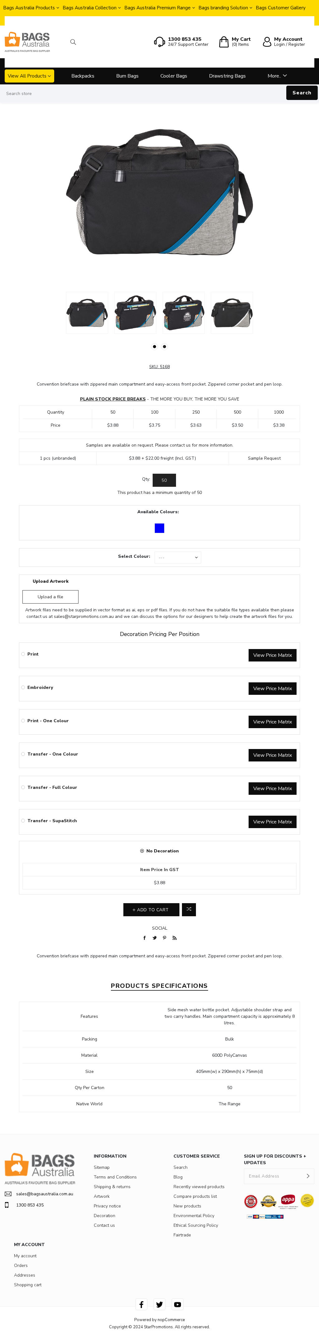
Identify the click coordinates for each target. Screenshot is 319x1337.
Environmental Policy (194, 1216)
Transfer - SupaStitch (52, 821)
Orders (21, 1265)
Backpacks (82, 76)
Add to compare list (189, 909)
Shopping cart (27, 1285)
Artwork (102, 1196)
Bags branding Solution (223, 8)
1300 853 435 (30, 1205)
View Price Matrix (272, 655)
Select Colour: (134, 556)
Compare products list (195, 1196)
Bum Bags (127, 76)
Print (33, 654)
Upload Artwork (51, 581)
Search (302, 92)
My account (25, 1256)
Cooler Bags (173, 76)
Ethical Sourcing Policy (196, 1225)
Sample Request (264, 458)
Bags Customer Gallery (281, 8)
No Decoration (162, 851)
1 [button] (154, 347)
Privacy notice (107, 1206)
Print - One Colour (48, 721)
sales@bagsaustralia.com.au (44, 1194)
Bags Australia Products (29, 8)
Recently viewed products (199, 1187)
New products (187, 1206)
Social (159, 928)
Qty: (146, 479)
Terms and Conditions (115, 1177)
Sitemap (102, 1167)
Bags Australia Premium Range (157, 8)
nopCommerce (171, 1320)
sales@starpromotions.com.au (84, 616)
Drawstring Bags (227, 76)
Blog (178, 1177)
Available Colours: (158, 512)
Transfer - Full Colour (52, 787)
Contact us (104, 1225)
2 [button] (164, 347)
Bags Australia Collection (90, 8)
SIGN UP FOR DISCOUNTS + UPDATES (275, 1159)
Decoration (104, 1216)
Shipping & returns (112, 1187)
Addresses (24, 1275)
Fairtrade (182, 1235)
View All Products (27, 76)
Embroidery (40, 687)
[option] (87, 313)
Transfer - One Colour (52, 754)
